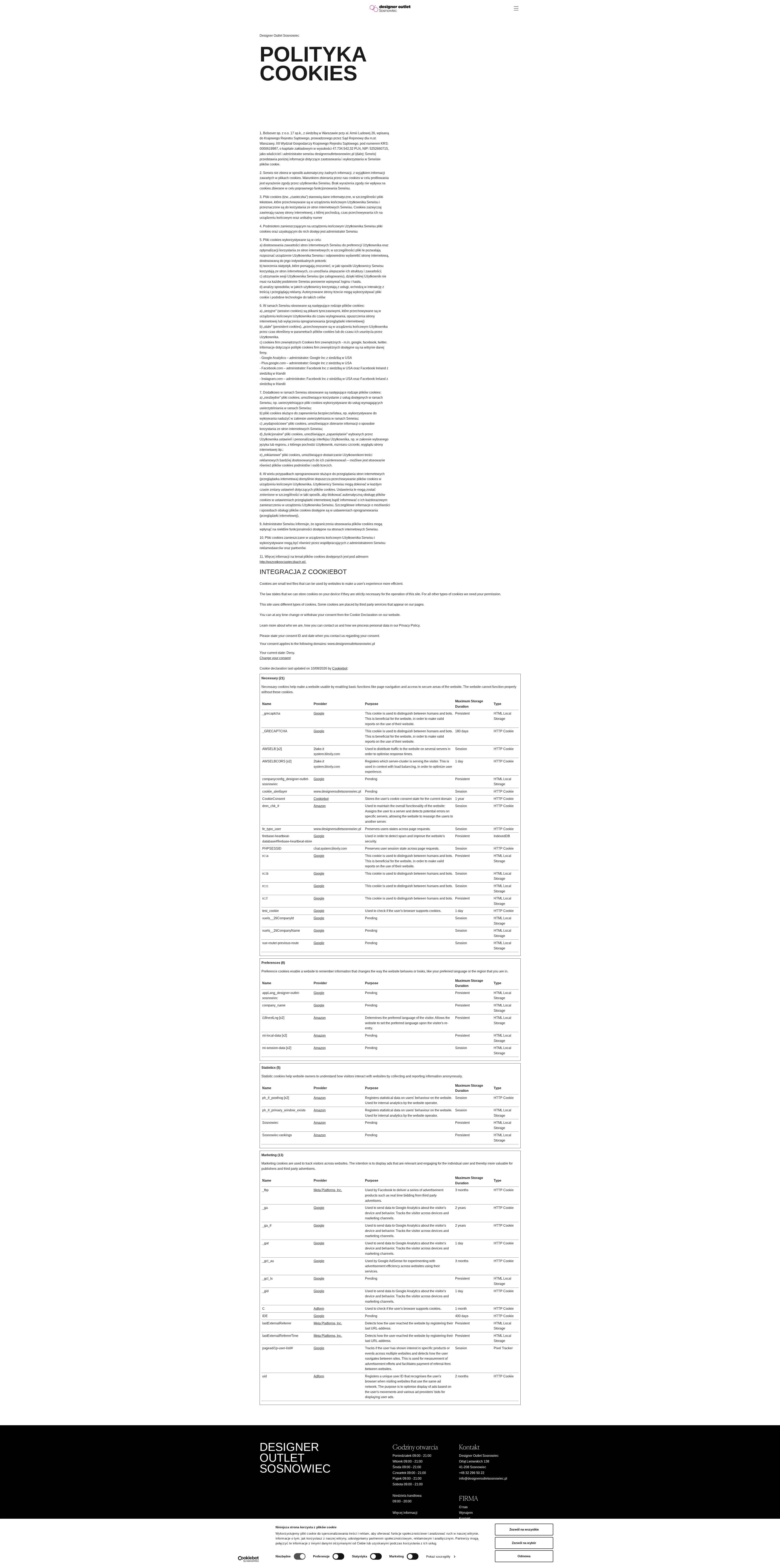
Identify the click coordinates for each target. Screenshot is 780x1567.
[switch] (338, 1556)
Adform (319, 1308)
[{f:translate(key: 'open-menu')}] (516, 8)
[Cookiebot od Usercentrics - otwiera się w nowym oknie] (248, 1559)
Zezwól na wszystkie (524, 1529)
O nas (463, 1507)
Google (319, 713)
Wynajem (466, 1512)
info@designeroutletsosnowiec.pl (483, 1478)
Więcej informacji (405, 1512)
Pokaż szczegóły (438, 1556)
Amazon (320, 806)
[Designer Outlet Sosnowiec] (390, 8)
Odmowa (524, 1556)
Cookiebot (339, 668)
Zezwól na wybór (524, 1543)
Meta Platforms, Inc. (328, 1190)
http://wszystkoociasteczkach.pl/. (283, 562)
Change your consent (275, 658)
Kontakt (464, 1518)
